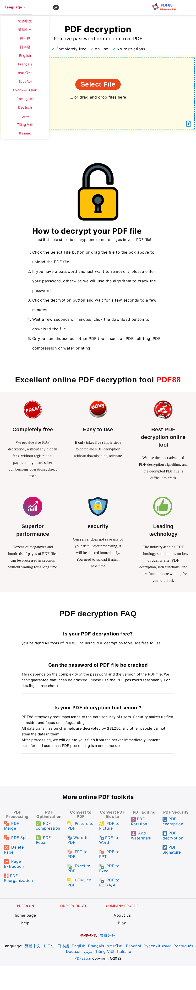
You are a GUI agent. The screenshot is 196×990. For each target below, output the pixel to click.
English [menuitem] (25, 55)
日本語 (63, 945)
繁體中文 (33, 945)
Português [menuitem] (24, 99)
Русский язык (157, 945)
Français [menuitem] (25, 64)
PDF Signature (172, 850)
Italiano (124, 951)
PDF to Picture (109, 826)
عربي (88, 951)
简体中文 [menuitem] (25, 21)
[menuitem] (16, 7)
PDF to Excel (109, 868)
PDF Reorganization (18, 878)
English (78, 945)
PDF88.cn (83, 958)
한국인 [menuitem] (25, 38)
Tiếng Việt (105, 951)
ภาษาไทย (114, 945)
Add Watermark (141, 835)
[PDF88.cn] (164, 9)
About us (122, 915)
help (25, 922)
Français (96, 945)
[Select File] (188, 124)
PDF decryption (173, 835)
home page (25, 915)
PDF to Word (108, 840)
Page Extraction (14, 864)
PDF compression (48, 826)
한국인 (49, 945)
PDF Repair (43, 840)
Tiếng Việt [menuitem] (25, 124)
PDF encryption (173, 821)
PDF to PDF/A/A (109, 882)
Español (133, 945)
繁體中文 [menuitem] (25, 30)
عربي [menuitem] (25, 116)
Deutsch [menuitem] (25, 107)
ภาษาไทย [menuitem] (25, 73)
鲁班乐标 (108, 935)
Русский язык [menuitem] (25, 90)
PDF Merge (11, 826)
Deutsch (74, 951)
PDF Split (19, 837)
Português (183, 945)
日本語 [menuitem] (25, 47)
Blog (122, 922)
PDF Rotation (139, 821)
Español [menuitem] (25, 81)
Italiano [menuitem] (25, 133)
